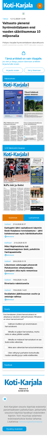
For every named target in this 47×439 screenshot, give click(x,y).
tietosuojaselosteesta (30, 421)
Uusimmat (13, 217)
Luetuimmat (34, 217)
